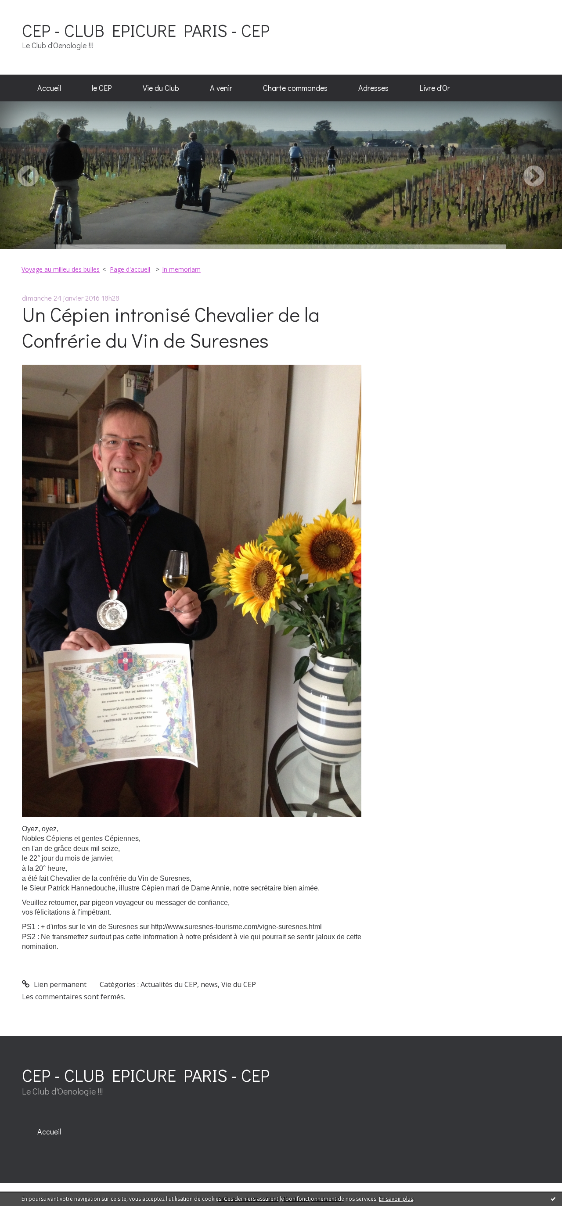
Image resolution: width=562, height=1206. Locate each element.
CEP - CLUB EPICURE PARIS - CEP (146, 30)
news (209, 984)
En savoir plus (396, 1198)
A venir (221, 88)
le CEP (102, 88)
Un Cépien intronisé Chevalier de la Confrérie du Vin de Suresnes (171, 327)
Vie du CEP (238, 984)
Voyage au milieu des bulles (61, 269)
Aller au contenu (31, 8)
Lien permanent (59, 984)
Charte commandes (295, 88)
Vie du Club (161, 88)
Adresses (373, 88)
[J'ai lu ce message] (553, 1198)
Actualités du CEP (168, 984)
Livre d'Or (434, 88)
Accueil (49, 88)
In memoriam (181, 269)
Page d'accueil (130, 269)
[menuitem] (49, 88)
